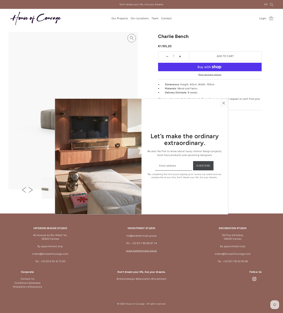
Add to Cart (225, 56)
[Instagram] (254, 279)
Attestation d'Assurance (27, 286)
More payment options (209, 74)
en (266, 4)
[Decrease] (167, 56)
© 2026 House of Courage (130, 304)
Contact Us (27, 278)
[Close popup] (223, 103)
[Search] (272, 4)
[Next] (31, 189)
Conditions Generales (27, 282)
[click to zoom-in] (131, 38)
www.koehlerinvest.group (141, 250)
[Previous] (24, 189)
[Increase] (180, 56)
